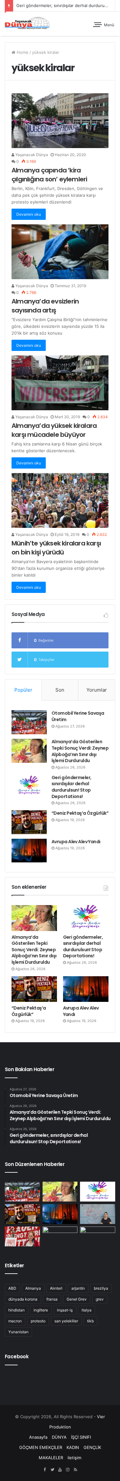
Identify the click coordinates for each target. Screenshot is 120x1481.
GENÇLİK (92, 1447)
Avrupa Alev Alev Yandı (76, 841)
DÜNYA (59, 1437)
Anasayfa (38, 1437)
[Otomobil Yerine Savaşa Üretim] (29, 722)
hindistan (16, 1310)
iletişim (74, 1457)
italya (87, 1310)
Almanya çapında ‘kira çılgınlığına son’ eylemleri (49, 175)
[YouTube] (60, 1470)
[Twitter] (52, 1470)
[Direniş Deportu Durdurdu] (97, 1214)
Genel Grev (77, 1299)
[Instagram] (68, 1470)
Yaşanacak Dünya (31, 154)
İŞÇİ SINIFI (81, 1437)
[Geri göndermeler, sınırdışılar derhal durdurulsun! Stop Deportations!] (29, 786)
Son (59, 690)
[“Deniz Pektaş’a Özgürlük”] (29, 822)
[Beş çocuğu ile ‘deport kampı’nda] (60, 1236)
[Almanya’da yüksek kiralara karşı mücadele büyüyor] (60, 382)
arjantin (78, 1288)
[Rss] (75, 1470)
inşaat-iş (65, 1310)
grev (100, 1299)
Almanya (33, 1288)
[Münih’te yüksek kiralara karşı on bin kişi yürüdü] (60, 500)
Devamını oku (28, 214)
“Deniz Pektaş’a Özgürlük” (80, 813)
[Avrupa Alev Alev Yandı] (29, 850)
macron (15, 1321)
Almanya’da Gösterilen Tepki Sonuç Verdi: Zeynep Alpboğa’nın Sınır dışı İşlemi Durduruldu (80, 751)
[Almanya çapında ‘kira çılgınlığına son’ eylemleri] (60, 120)
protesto (38, 1321)
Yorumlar (96, 690)
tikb (90, 1321)
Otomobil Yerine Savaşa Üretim (78, 716)
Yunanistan (18, 1331)
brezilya (101, 1288)
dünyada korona (22, 1299)
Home (21, 52)
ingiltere (41, 1310)
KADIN (73, 1447)
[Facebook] (45, 1470)
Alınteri (56, 1288)
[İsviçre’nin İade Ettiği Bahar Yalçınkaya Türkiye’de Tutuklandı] (97, 1236)
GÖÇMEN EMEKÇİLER (40, 1447)
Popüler (23, 690)
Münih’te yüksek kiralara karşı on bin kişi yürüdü (56, 548)
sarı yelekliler (66, 1321)
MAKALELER (51, 1457)
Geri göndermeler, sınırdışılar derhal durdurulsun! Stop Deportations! (71, 787)
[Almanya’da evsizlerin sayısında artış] (60, 251)
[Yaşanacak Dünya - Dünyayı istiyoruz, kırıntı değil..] (27, 23)
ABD (12, 1288)
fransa (52, 1299)
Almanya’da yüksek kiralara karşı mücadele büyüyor (54, 430)
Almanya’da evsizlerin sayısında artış (45, 306)
